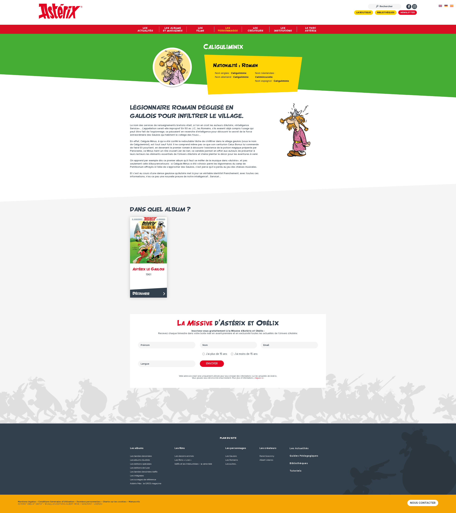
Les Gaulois (231, 456)
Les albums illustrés (140, 460)
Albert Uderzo (266, 460)
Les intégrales (137, 475)
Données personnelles (88, 502)
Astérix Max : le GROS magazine (145, 483)
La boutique (363, 13)
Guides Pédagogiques (304, 456)
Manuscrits (134, 502)
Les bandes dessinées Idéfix (143, 471)
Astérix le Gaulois (149, 269)
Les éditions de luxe (140, 468)
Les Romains (231, 460)
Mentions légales (27, 502)
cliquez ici (259, 378)
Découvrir (141, 293)
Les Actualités (299, 448)
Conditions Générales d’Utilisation (56, 502)
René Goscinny (267, 456)
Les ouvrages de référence (143, 479)
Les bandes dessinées (141, 456)
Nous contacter (423, 502)
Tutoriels (296, 471)
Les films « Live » (183, 460)
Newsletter (407, 13)
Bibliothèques (385, 13)
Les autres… (231, 464)
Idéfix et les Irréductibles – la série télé (193, 464)
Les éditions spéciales (140, 464)
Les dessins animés (184, 456)
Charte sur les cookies (114, 502)
